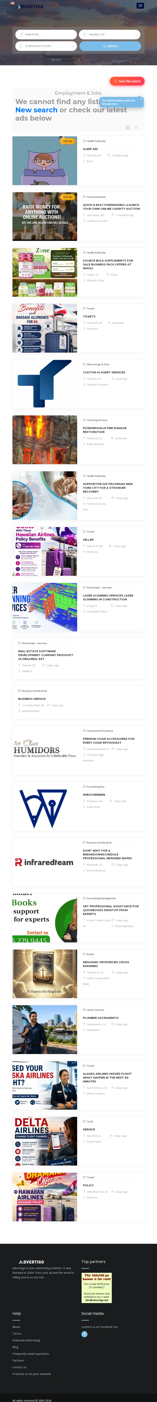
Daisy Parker (94, 1141)
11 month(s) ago (124, 215)
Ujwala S (27, 671)
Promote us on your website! (31, 1374)
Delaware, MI (94, 801)
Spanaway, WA (95, 215)
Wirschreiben (94, 794)
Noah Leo (92, 328)
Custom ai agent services (104, 372)
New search (36, 110)
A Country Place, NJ (33, 705)
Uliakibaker (93, 1030)
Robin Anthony (95, 444)
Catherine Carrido (97, 221)
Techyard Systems (97, 384)
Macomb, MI (93, 155)
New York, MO (94, 546)
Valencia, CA (93, 378)
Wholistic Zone (95, 280)
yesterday (117, 323)
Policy (88, 1185)
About (16, 1327)
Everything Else (95, 786)
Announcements (96, 197)
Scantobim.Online (96, 611)
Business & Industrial (34, 691)
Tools (89, 1121)
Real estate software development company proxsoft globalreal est (45, 655)
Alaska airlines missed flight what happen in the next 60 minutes (107, 1077)
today (113, 274)
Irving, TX (91, 605)
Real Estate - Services (99, 587)
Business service (32, 699)
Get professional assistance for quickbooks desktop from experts (111, 910)
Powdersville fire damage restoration (105, 430)
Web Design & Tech (97, 364)
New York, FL (93, 1136)
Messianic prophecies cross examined (106, 964)
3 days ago (121, 1024)
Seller (88, 539)
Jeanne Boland (30, 711)
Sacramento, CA (95, 1024)
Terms (16, 1333)
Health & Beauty (96, 141)
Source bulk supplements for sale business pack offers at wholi (108, 264)
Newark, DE (28, 665)
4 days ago (121, 1088)
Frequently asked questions (30, 1354)
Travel (90, 308)
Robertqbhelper (124, 926)
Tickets (89, 316)
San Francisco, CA (96, 1088)
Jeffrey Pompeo (95, 1093)
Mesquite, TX (94, 864)
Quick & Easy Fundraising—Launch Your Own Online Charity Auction (111, 206)
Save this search (130, 81)
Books (90, 954)
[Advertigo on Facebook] (84, 1334)
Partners (18, 1360)
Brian (89, 161)
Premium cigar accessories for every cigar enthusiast (108, 740)
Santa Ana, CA (94, 972)
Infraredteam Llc (96, 870)
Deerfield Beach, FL (97, 749)
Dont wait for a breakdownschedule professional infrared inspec (107, 854)
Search (112, 46)
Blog (15, 1347)
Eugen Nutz (93, 807)
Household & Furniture (99, 730)
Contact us (19, 1367)
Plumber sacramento (101, 1018)
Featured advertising (26, 1340)
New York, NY (94, 323)
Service (89, 1129)
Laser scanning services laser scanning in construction (108, 597)
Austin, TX (92, 274)
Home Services (95, 1010)
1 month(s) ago (119, 155)
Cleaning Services (97, 420)
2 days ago (121, 498)
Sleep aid (90, 149)
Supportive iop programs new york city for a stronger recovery (108, 487)
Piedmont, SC (94, 438)
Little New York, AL (97, 1191)
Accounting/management (101, 898)
